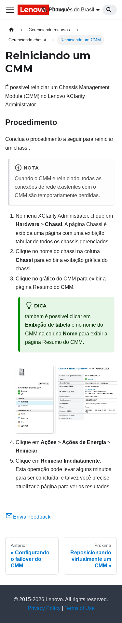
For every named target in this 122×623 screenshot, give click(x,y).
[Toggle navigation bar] (10, 10)
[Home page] (11, 30)
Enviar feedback (31, 517)
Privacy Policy (44, 608)
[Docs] (21, 10)
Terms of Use (79, 608)
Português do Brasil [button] (71, 9)
